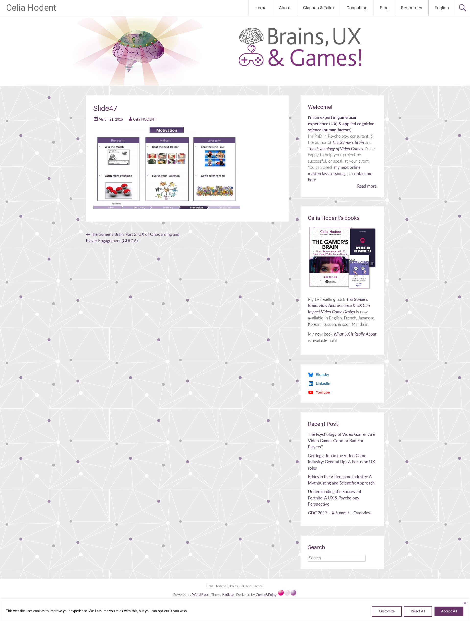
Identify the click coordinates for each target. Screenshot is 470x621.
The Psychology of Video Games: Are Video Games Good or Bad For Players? (341, 440)
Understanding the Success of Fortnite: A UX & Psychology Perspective (334, 498)
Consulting (356, 7)
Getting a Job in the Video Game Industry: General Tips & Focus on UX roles (341, 462)
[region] (235, 610)
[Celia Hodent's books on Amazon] (342, 258)
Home (261, 7)
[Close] (465, 603)
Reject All (418, 611)
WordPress (201, 595)
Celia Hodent (31, 8)
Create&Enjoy (266, 595)
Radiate (228, 595)
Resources (411, 7)
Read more (367, 186)
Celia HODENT (144, 119)
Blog (384, 7)
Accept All (449, 611)
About (285, 7)
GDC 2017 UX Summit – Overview (339, 513)
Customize (387, 611)
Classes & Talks (318, 7)
